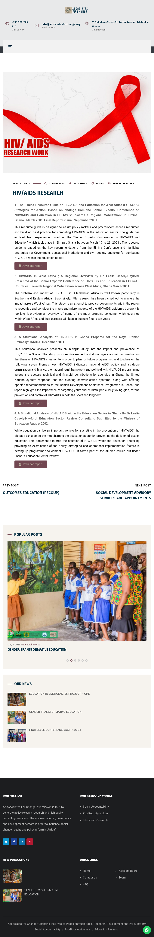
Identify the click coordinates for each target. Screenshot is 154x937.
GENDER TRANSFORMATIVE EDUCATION (37, 649)
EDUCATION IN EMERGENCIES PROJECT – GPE (59, 693)
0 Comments (57, 183)
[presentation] (9, 660)
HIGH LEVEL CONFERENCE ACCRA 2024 (55, 730)
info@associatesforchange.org (61, 24)
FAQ (85, 884)
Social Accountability (96, 806)
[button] (30, 266)
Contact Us (90, 877)
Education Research (95, 820)
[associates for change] (77, 10)
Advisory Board (128, 870)
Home (87, 870)
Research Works (123, 183)
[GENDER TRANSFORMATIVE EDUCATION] (77, 591)
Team (122, 877)
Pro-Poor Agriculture (96, 813)
